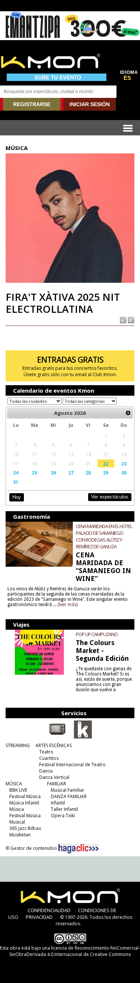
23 (124, 464)
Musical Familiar (67, 790)
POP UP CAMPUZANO (97, 634)
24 (15, 473)
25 (34, 473)
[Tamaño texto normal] (123, 319)
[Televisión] (57, 737)
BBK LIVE (18, 790)
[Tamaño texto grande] (130, 319)
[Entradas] (83, 737)
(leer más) (67, 604)
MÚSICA (14, 783)
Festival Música (25, 796)
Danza (46, 771)
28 (88, 473)
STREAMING (18, 745)
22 (105, 464)
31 (15, 482)
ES (127, 78)
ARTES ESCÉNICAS (53, 745)
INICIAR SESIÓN (89, 104)
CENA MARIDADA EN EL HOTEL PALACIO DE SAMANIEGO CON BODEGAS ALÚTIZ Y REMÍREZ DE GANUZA (104, 536)
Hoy (16, 497)
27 (71, 473)
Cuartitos (49, 758)
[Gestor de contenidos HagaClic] (78, 848)
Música (16, 809)
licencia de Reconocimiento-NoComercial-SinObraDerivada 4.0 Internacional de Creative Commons (74, 951)
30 (124, 473)
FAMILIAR (56, 783)
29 (105, 473)
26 (53, 473)
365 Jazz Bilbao (25, 828)
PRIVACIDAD (39, 917)
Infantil (58, 803)
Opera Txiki (63, 815)
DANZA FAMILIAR (69, 796)
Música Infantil (24, 803)
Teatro (46, 752)
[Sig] (128, 412)
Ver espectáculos (109, 497)
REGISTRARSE (31, 104)
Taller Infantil (64, 809)
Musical (17, 822)
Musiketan (20, 834)
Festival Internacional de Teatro (72, 764)
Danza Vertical (54, 777)
